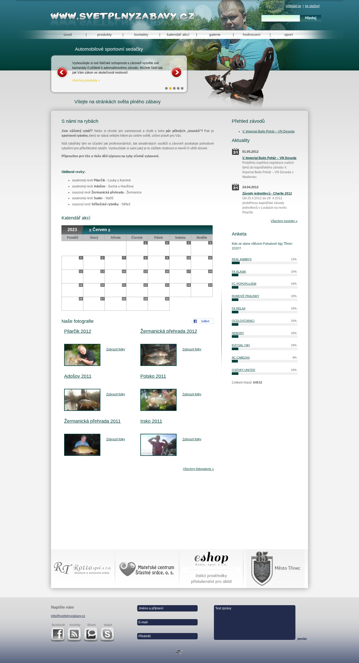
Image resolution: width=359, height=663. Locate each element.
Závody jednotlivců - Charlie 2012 (267, 193)
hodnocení (251, 34)
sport (288, 34)
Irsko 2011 (151, 421)
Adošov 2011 (77, 376)
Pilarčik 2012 (77, 331)
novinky (74, 625)
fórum (92, 625)
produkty (104, 34)
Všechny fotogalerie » (198, 469)
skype (108, 625)
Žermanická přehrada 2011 (92, 421)
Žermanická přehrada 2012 (168, 331)
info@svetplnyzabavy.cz (68, 616)
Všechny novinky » (284, 221)
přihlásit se (293, 6)
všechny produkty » (86, 80)
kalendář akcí (178, 34)
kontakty (141, 34)
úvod (68, 34)
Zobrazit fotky (115, 349)
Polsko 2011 (153, 376)
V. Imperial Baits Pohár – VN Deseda (268, 131)
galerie (214, 34)
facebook (58, 625)
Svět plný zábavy (123, 16)
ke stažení (312, 6)
